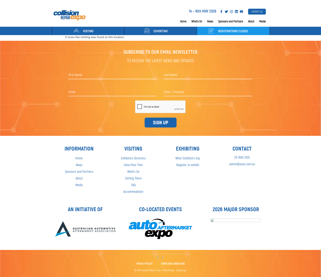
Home (183, 21)
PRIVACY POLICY (144, 263)
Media (262, 21)
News (210, 21)
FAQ (133, 185)
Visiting (88, 31)
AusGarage (181, 270)
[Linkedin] (236, 11)
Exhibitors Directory (133, 158)
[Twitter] (226, 11)
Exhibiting (160, 31)
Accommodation (133, 191)
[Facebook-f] (221, 11)
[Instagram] (231, 11)
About (251, 21)
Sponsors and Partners (230, 21)
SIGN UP (160, 122)
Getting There (133, 178)
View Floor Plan (133, 165)
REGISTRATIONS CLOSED (233, 31)
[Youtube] (241, 11)
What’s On (196, 21)
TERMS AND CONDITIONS (173, 263)
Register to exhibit (187, 165)
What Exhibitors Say (187, 158)
